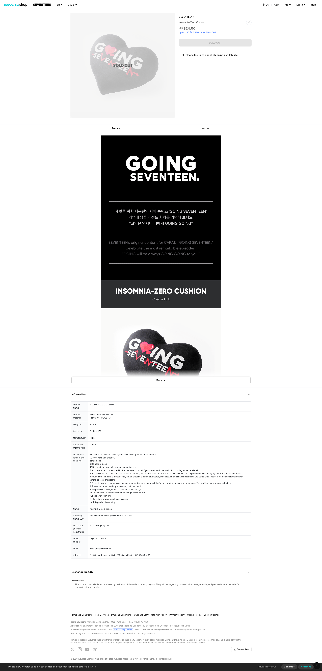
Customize (289, 667)
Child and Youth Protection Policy (150, 615)
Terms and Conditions (81, 615)
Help (313, 4)
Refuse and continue (267, 667)
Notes (205, 128)
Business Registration (123, 630)
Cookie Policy (194, 615)
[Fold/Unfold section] (161, 394)
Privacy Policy (176, 615)
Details (116, 128)
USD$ (71, 4)
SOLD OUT (215, 42)
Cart (276, 4)
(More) (93, 666)
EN (58, 4)
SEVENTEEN (186, 17)
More (159, 380)
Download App (243, 649)
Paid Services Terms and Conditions (113, 615)
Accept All (306, 667)
